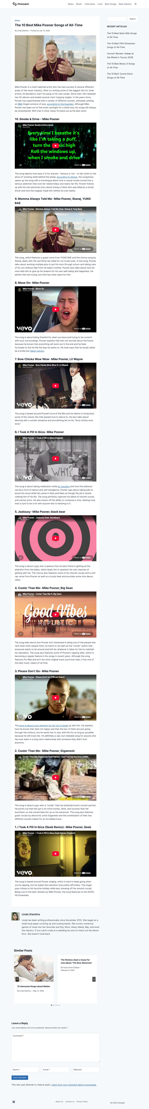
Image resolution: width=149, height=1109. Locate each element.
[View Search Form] (135, 4)
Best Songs (110, 4)
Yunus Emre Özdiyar (71, 967)
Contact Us (69, 1102)
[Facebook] (14, 1102)
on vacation (64, 486)
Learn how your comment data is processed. (73, 1084)
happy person (37, 351)
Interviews (90, 4)
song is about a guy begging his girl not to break (43, 725)
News (70, 4)
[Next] (94, 979)
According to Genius (67, 177)
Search (133, 19)
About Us (59, 1102)
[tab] (51, 1005)
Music (79, 4)
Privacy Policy (82, 1102)
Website (77, 1069)
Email (46, 1069)
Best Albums (125, 4)
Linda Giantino (23, 31)
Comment (18, 1035)
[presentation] (34, 968)
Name (16, 1069)
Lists (100, 4)
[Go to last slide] (17, 979)
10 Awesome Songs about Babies (33, 986)
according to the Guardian (60, 104)
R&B (20, 104)
